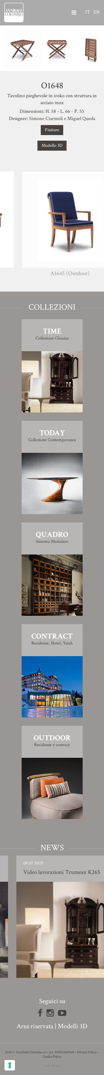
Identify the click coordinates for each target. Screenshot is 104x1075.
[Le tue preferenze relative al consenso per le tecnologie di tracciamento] (9, 1065)
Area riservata (35, 1026)
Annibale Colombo (14, 12)
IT (87, 12)
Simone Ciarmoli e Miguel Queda (62, 118)
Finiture (52, 130)
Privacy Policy (87, 1052)
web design (52, 1065)
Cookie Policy (52, 1056)
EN (96, 12)
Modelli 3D (72, 1026)
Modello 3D (52, 145)
